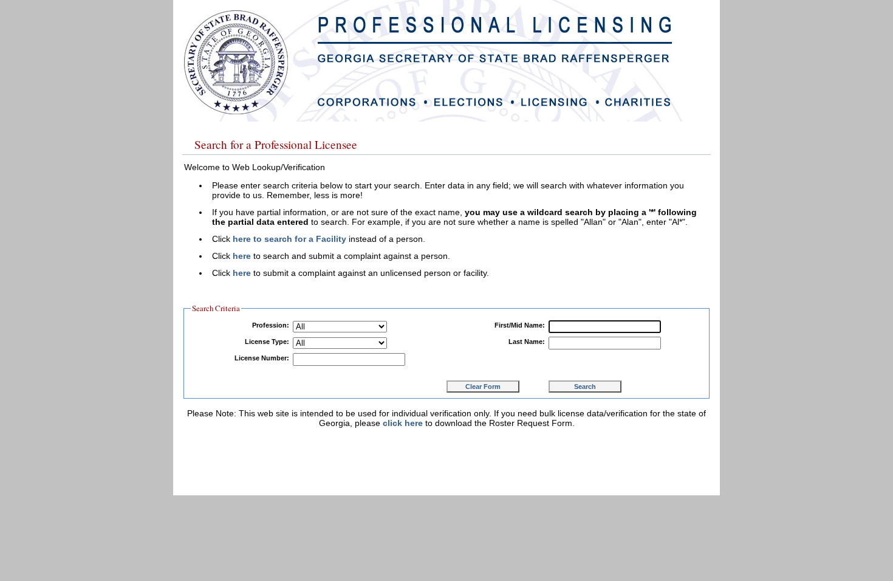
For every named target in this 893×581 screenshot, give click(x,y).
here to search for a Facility (289, 239)
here (242, 256)
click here (403, 423)
